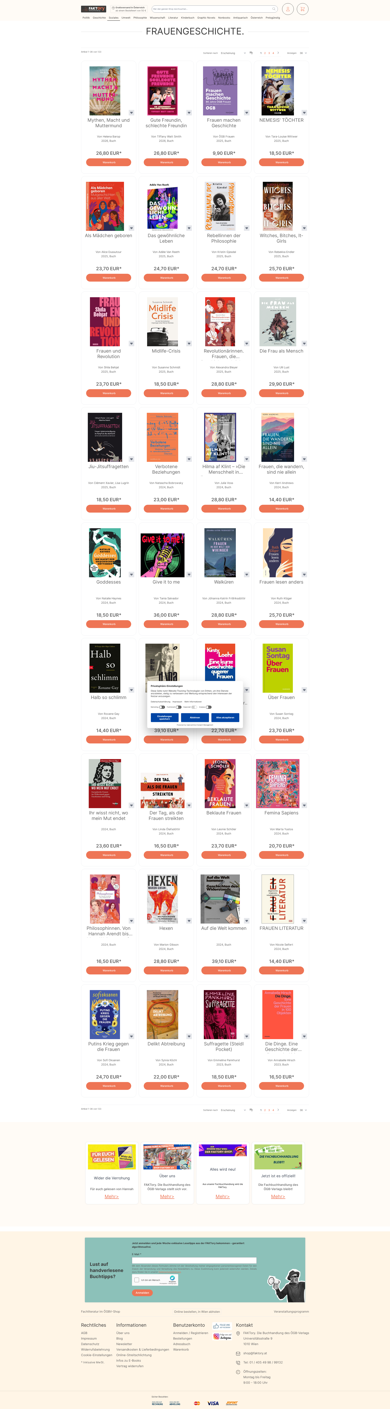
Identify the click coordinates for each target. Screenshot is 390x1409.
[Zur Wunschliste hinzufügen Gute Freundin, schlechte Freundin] (189, 112)
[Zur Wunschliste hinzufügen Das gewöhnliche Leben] (189, 228)
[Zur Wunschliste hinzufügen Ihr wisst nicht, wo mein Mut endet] (131, 805)
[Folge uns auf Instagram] (222, 1336)
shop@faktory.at (255, 1353)
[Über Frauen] (278, 666)
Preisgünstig (273, 17)
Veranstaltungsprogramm (291, 1311)
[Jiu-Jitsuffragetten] (105, 435)
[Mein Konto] (288, 9)
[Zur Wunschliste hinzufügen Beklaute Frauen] (246, 805)
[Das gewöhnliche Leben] (163, 204)
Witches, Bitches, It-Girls (281, 238)
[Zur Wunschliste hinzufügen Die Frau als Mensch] (304, 343)
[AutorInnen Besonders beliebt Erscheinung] (233, 53)
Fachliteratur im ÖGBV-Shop (100, 1311)
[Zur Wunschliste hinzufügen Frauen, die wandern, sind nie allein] (304, 459)
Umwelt (126, 17)
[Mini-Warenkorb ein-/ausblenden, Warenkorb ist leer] (302, 9)
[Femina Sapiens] (278, 781)
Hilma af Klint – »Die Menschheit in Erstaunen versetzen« (223, 470)
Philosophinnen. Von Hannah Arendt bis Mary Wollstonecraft (109, 931)
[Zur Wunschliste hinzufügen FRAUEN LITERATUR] (304, 921)
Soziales (113, 17)
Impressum (89, 1338)
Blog (119, 1338)
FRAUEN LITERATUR (281, 928)
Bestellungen (182, 1338)
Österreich (257, 17)
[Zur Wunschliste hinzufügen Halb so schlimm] (131, 690)
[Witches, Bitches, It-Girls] (278, 204)
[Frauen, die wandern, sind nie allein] (278, 435)
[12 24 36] (303, 53)
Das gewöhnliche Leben (166, 238)
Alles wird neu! (223, 1169)
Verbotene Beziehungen (166, 469)
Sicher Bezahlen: (160, 1396)
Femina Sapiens (281, 812)
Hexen (166, 928)
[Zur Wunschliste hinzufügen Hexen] (189, 921)
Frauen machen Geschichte (224, 122)
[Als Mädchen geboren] (105, 204)
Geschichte (99, 17)
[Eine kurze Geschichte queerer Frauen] (220, 666)
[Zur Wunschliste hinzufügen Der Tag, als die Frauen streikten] (189, 805)
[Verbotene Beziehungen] (163, 435)
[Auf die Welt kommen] (220, 897)
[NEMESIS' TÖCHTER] (278, 89)
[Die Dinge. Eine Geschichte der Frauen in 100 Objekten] (278, 1012)
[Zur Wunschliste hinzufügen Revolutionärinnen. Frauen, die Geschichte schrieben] (246, 343)
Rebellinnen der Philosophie (224, 238)
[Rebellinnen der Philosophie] (220, 204)
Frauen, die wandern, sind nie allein (281, 469)
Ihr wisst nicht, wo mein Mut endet (108, 815)
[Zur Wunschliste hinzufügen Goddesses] (131, 574)
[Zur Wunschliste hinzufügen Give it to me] (189, 574)
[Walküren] (220, 551)
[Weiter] (278, 53)
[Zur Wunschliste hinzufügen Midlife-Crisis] (189, 343)
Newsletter (124, 1344)
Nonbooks (224, 17)
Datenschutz (90, 1344)
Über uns (167, 1176)
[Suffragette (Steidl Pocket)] (220, 1012)
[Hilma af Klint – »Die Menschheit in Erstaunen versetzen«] (220, 435)
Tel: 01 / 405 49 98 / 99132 (263, 1362)
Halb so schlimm (108, 697)
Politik (86, 17)
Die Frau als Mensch (281, 351)
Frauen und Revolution (108, 353)
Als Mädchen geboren (108, 235)
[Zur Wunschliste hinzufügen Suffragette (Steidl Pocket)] (246, 1036)
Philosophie (140, 17)
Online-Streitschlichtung (134, 1355)
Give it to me (166, 582)
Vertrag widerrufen (130, 1366)
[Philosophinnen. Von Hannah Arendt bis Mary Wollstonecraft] (105, 897)
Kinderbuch (187, 17)
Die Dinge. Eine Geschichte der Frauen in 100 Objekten (281, 1047)
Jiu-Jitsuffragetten (108, 466)
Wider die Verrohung (112, 1178)
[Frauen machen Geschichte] (220, 89)
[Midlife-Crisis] (163, 320)
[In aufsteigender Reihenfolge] (251, 53)
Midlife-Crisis (166, 351)
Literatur (173, 17)
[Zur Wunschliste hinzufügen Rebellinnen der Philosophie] (246, 228)
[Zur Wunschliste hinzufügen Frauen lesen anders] (304, 574)
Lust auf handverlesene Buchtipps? (106, 1270)
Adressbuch (181, 1344)
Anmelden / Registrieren (190, 1333)
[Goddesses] (105, 551)
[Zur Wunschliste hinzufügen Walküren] (246, 574)
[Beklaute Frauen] (220, 781)
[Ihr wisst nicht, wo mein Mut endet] (105, 781)
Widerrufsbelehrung (95, 1349)
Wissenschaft (157, 17)
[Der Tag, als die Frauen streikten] (163, 781)
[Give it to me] (163, 551)
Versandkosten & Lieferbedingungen (142, 1349)
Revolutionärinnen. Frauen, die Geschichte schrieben (223, 354)
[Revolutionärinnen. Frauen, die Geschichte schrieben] (220, 320)
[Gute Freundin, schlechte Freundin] (163, 89)
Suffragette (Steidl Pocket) (224, 1046)
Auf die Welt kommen (224, 928)
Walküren (224, 582)
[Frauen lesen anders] (278, 551)
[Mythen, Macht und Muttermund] (105, 89)
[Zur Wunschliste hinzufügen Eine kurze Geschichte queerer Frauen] (246, 690)
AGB (84, 1333)
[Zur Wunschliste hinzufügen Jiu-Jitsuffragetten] (131, 459)
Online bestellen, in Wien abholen (197, 1312)
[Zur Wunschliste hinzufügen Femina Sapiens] (304, 805)
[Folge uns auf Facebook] (222, 1326)
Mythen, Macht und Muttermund (109, 122)
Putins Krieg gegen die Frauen (108, 1046)
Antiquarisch (240, 17)
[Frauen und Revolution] (105, 320)
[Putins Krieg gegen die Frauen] (105, 1012)
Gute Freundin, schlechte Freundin (166, 122)
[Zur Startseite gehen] (93, 9)
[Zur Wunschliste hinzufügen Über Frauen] (304, 690)
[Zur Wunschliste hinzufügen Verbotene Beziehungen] (189, 459)
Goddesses (108, 582)
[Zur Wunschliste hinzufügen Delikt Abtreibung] (189, 1036)
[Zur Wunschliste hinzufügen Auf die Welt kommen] (246, 921)
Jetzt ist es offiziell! (278, 1176)
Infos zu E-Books (128, 1360)
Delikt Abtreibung (166, 1043)
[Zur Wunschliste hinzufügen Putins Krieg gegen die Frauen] (131, 1036)
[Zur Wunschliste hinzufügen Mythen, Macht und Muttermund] (131, 112)
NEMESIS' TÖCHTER (281, 120)
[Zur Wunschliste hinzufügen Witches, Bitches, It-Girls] (304, 228)
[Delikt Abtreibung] (163, 1012)
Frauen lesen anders (281, 582)
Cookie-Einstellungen (96, 1355)
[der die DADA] (163, 666)
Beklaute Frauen (223, 812)
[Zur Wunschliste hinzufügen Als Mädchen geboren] (131, 228)
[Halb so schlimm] (105, 666)
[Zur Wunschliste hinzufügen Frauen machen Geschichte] (246, 112)
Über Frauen (281, 697)
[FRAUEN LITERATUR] (278, 897)
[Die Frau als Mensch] (278, 320)
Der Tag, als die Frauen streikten (166, 815)
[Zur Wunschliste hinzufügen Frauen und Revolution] (131, 343)
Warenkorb (181, 1349)
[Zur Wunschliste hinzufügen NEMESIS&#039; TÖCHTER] (304, 112)
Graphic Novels (206, 17)
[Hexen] (163, 897)
